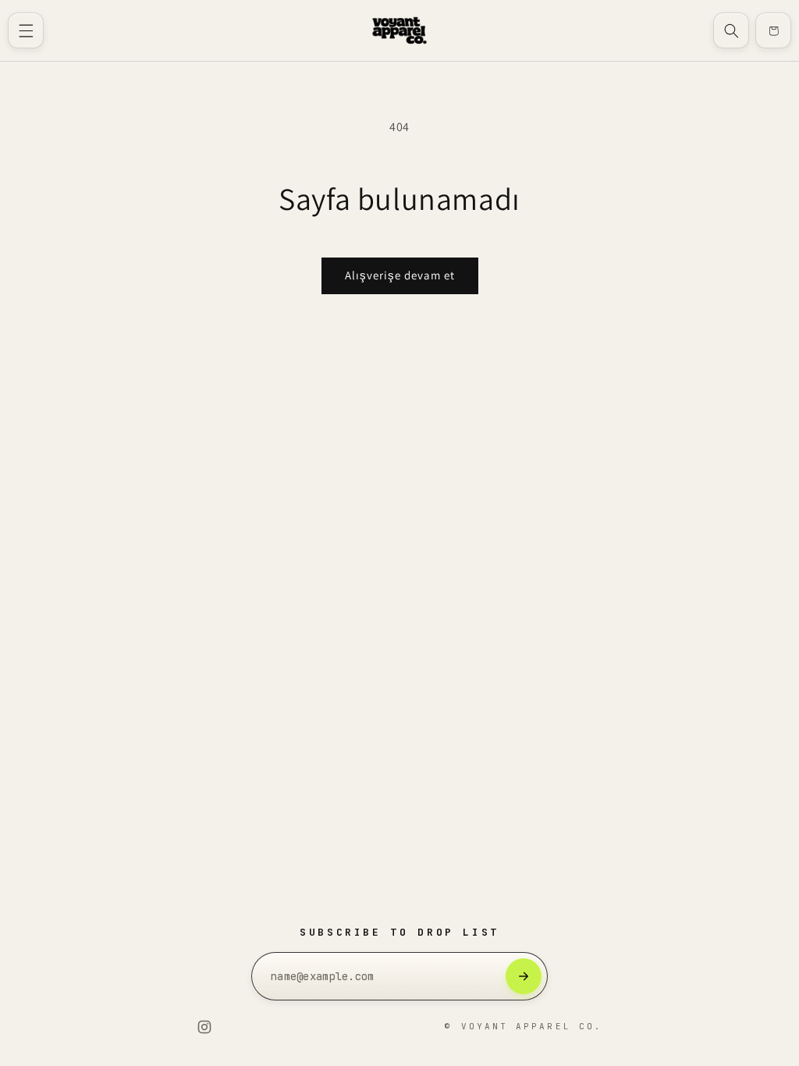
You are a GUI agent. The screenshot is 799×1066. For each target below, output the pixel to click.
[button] (26, 30)
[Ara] (731, 30)
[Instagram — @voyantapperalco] (204, 1027)
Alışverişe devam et (400, 275)
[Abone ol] (524, 976)
